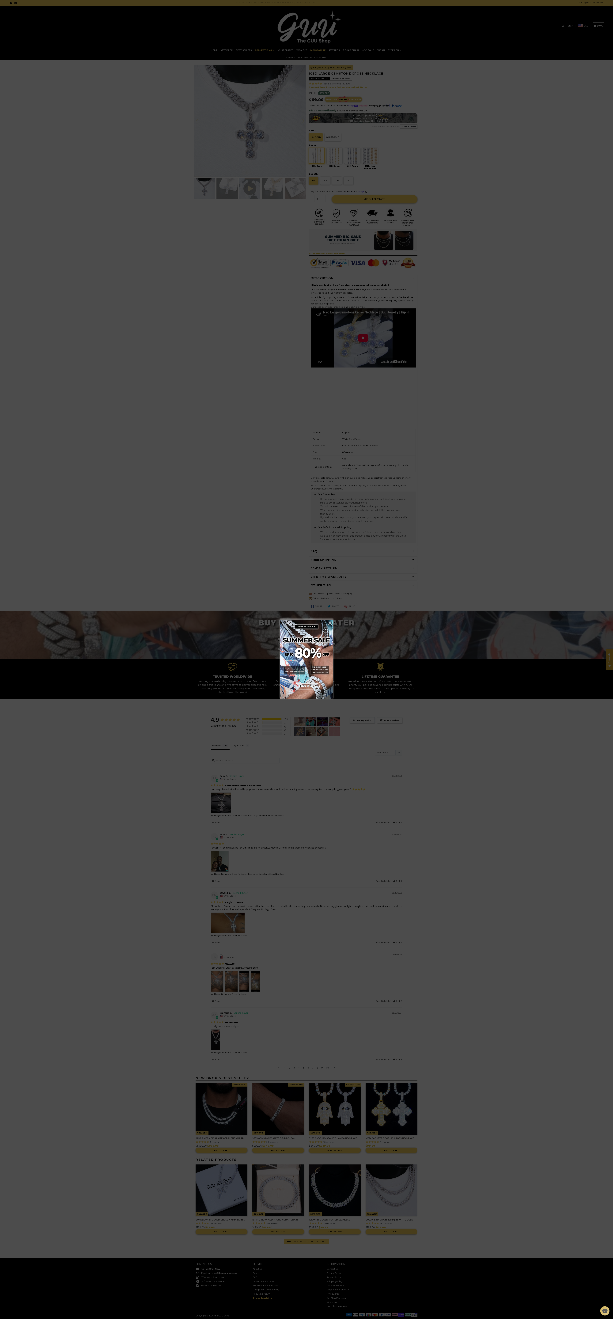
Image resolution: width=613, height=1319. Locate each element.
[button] (604, 1310)
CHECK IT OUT (306, 685)
